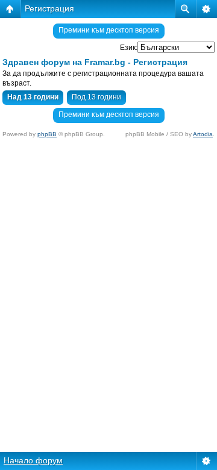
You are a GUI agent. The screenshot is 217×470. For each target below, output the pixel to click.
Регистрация (49, 8)
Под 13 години (96, 97)
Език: (128, 47)
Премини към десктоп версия (108, 30)
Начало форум (33, 460)
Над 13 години (32, 97)
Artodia (203, 134)
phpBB (47, 134)
